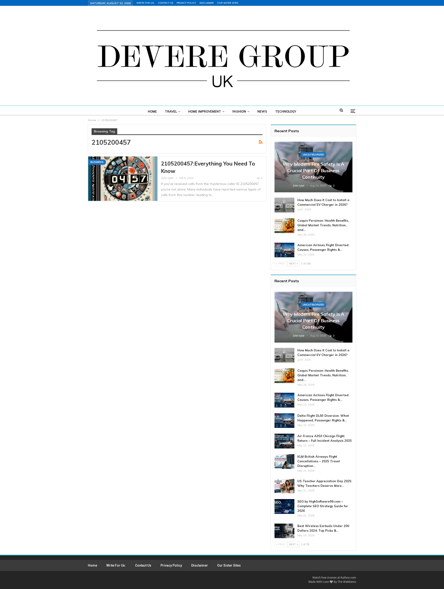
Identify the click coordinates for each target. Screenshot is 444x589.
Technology (285, 111)
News (262, 111)
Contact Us (165, 2)
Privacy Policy (186, 2)
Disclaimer (207, 2)
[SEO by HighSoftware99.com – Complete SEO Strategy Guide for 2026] (284, 506)
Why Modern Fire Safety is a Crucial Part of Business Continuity (313, 170)
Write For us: (145, 2)
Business (97, 162)
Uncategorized (313, 154)
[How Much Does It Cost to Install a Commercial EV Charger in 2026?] (284, 205)
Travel (171, 111)
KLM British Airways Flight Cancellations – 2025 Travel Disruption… (318, 461)
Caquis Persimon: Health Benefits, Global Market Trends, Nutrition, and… (323, 225)
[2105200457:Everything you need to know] (122, 178)
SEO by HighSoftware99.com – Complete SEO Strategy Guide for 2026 (322, 506)
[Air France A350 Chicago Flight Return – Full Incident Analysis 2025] (284, 441)
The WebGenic (347, 581)
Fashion (239, 111)
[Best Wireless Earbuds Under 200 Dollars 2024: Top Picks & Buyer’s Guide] (284, 531)
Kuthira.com (348, 577)
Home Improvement (204, 111)
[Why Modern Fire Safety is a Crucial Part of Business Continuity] (313, 167)
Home (152, 111)
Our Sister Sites (227, 2)
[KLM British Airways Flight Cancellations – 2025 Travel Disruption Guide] (284, 461)
